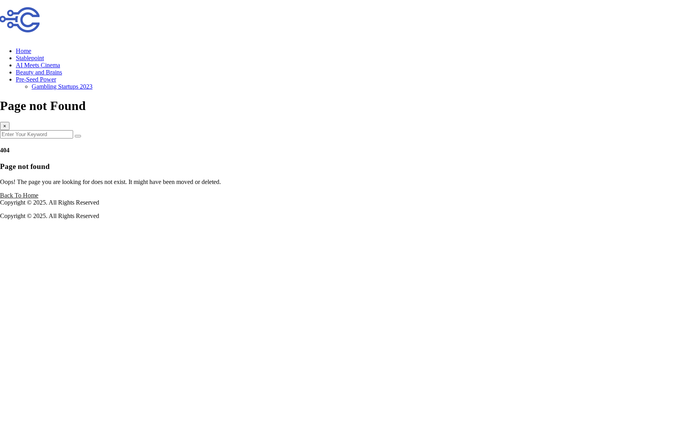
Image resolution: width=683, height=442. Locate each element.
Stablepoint (30, 58)
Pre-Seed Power (36, 79)
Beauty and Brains (39, 72)
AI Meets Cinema (38, 65)
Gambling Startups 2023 (62, 86)
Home (23, 50)
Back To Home (19, 195)
